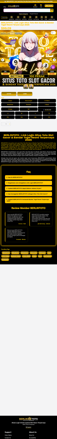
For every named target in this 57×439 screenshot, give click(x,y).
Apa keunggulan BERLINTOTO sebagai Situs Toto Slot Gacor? (28, 194)
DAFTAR (9, 93)
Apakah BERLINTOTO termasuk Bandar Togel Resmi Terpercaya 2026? (28, 200)
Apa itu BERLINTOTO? (15, 177)
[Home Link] (13, 6)
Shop (5, 6)
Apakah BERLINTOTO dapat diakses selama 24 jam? (24, 188)
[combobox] (27, 10)
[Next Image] (54, 60)
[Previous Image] (2, 60)
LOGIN (25, 93)
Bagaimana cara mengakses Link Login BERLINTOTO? (25, 183)
